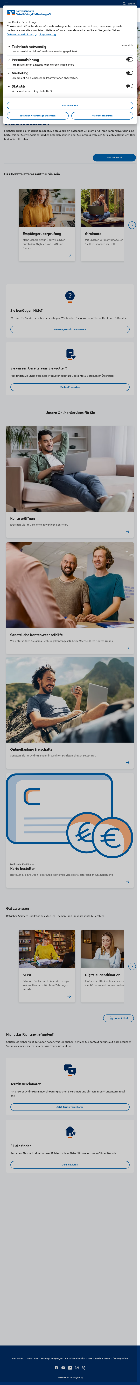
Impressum (46, 34)
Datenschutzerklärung (20, 34)
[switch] (129, 59)
